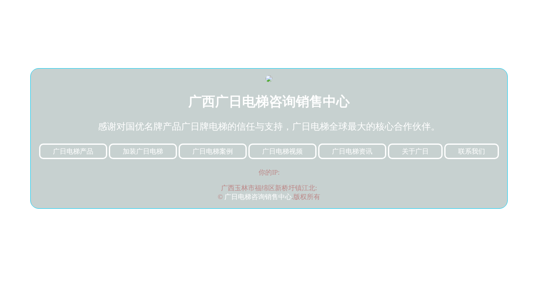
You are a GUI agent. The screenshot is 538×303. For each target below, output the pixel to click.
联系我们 (471, 151)
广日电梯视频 (282, 151)
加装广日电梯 (143, 151)
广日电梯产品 (73, 151)
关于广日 (415, 151)
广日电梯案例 (213, 151)
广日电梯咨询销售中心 (258, 196)
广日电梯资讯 (352, 151)
